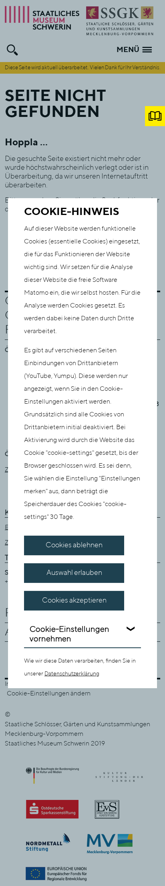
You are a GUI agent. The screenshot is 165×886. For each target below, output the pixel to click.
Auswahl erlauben (74, 573)
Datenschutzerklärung (71, 674)
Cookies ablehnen (74, 545)
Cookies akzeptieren (74, 600)
